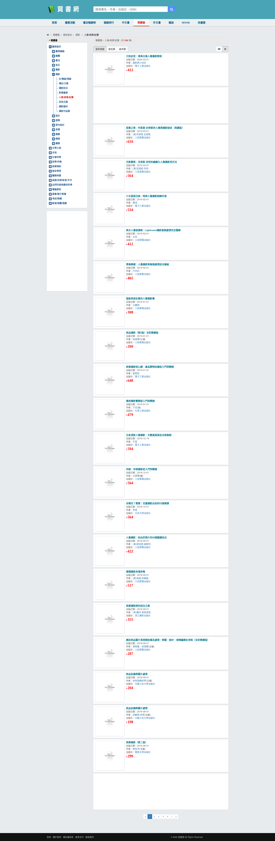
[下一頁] (172, 816)
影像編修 (63, 92)
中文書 (126, 22)
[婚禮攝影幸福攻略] (109, 585)
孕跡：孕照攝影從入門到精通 (141, 469)
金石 (58, 64)
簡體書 (141, 22)
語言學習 (56, 170)
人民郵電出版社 (143, 137)
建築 (58, 120)
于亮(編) (137, 407)
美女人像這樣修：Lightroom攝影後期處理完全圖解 (153, 230)
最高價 (122, 48)
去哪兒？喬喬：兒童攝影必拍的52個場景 (147, 503)
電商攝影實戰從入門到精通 (140, 401)
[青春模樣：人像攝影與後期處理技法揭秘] (109, 277)
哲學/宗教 (57, 161)
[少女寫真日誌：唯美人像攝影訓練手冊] (109, 209)
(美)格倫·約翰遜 (140, 578)
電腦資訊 (56, 189)
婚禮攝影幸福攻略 (135, 571)
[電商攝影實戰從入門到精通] (109, 414)
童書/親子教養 (59, 193)
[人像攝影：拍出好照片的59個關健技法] (109, 550)
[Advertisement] (161, 105)
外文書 (157, 22)
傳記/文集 (63, 83)
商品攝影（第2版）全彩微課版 (142, 332)
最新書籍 (99, 48)
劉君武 (136, 373)
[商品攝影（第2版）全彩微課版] (109, 346)
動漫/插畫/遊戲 (59, 203)
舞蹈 (58, 138)
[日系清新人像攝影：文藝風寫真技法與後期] (109, 448)
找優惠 (201, 22)
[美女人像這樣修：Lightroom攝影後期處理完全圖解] (109, 243)
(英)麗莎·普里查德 (142, 612)
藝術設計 (56, 46)
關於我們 (57, 837)
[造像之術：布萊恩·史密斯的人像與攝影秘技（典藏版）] (109, 141)
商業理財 (56, 166)
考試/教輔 (57, 198)
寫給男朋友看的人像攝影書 (140, 298)
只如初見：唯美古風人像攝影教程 (144, 56)
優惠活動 (70, 22)
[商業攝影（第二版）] (109, 755)
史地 (54, 152)
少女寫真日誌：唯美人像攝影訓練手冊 (146, 196)
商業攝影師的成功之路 (138, 605)
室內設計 (60, 124)
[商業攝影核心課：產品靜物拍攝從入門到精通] (109, 380)
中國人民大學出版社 (145, 683)
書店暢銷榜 (89, 22)
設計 (58, 115)
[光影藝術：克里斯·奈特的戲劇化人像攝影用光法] (109, 175)
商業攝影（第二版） (137, 742)
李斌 (135, 509)
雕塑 (58, 143)
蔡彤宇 (136, 748)
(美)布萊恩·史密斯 (142, 134)
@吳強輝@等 (139, 680)
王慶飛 (136, 304)
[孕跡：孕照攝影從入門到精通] (109, 482)
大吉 (135, 236)
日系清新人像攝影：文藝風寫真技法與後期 (148, 435)
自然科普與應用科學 (62, 184)
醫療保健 (56, 175)
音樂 (58, 129)
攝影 (58, 74)
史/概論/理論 (65, 78)
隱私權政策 (68, 837)
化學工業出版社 (143, 410)
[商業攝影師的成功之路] (109, 619)
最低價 (111, 48)
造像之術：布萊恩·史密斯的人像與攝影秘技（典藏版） (155, 127)
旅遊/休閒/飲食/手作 (62, 180)
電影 (58, 69)
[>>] (176, 816)
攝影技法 (63, 87)
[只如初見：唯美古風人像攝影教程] (109, 69)
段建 (135, 339)
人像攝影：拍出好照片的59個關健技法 (146, 537)
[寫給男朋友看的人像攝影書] (109, 311)
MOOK (186, 22)
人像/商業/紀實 (66, 97)
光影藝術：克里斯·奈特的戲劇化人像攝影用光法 (151, 162)
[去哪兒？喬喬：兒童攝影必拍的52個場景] (109, 516)
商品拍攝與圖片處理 (137, 674)
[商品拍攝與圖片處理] (109, 687)
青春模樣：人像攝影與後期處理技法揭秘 (147, 264)
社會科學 (56, 156)
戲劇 (58, 133)
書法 (58, 60)
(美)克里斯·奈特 (140, 168)
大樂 (135, 475)
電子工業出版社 (143, 65)
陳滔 (135, 202)
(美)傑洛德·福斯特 (142, 543)
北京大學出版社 (143, 513)
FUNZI (136, 270)
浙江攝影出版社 (143, 615)
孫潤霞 (145, 646)
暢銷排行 (109, 22)
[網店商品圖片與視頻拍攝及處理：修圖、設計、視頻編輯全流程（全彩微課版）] (109, 653)
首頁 (54, 22)
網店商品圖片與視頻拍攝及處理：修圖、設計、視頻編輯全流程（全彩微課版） (168, 640)
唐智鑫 (136, 646)
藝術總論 (60, 51)
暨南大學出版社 (143, 752)
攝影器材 (63, 106)
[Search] (172, 9)
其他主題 (63, 101)
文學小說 (56, 147)
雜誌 (171, 22)
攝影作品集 (64, 110)
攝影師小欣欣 (139, 62)
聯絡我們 (89, 837)
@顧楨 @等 (139, 714)
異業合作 (79, 837)
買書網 (181, 837)
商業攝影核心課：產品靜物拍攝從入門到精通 (150, 366)
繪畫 (58, 55)
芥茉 (135, 441)
